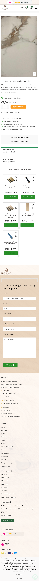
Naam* (5, 303)
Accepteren (19, 574)
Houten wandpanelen (7, 494)
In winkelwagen (11, 197)
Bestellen (19, 106)
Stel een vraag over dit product (11, 118)
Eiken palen (4, 484)
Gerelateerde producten (19, 141)
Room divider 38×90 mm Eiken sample (27, 214)
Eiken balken (5, 477)
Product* (5, 293)
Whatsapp (6, 407)
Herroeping (4, 456)
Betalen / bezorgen (7, 446)
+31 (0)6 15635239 (8, 400)
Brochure (4, 459)
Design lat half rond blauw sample (10, 242)
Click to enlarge (34, 74)
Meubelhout (4, 487)
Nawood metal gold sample (11, 186)
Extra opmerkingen (8, 334)
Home (3, 427)
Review (3, 437)
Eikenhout (4, 474)
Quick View (16, 180)
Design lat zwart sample (28, 186)
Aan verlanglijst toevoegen (11, 112)
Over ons (4, 430)
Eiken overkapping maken (8, 497)
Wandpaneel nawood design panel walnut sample (11, 215)
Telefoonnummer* (8, 324)
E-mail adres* (7, 314)
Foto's (3, 433)
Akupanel (4, 490)
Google (30, 571)
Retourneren (5, 453)
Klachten (3, 450)
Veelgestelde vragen (7, 463)
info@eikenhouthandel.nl (10, 403)
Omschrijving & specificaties (19, 137)
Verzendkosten (5, 466)
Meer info (19, 578)
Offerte (3, 440)
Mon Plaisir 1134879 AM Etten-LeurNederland (9, 394)
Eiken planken (5, 481)
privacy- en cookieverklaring (17, 571)
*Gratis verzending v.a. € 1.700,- (13, 124)
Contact (3, 443)
